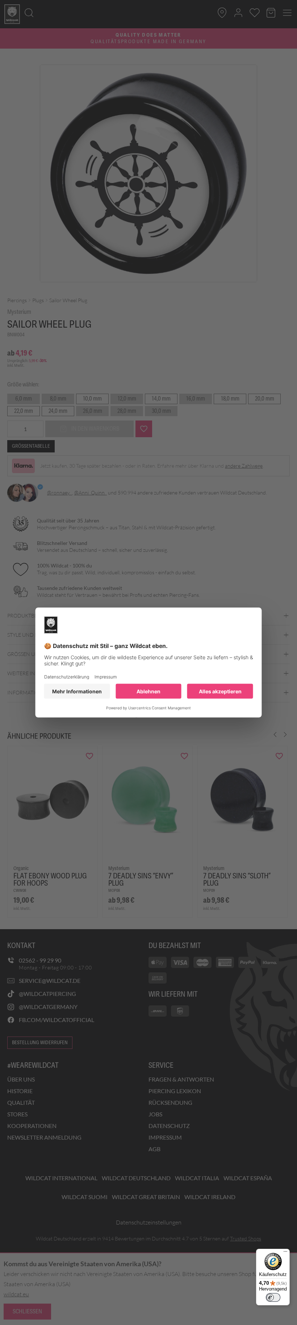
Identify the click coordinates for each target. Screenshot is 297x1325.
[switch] (273, 1297)
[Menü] (285, 1253)
